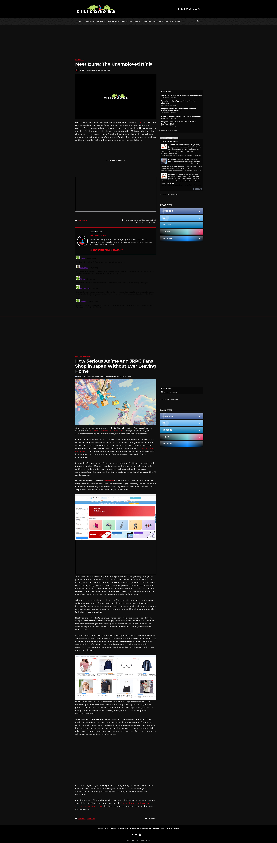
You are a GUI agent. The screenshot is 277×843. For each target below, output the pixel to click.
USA (155, 223)
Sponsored (87, 356)
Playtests (169, 21)
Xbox (124, 21)
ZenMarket (109, 481)
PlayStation (113, 21)
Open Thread (110, 828)
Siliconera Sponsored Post (108, 376)
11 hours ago (197, 185)
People (163, 138)
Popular (175, 138)
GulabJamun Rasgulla (177, 160)
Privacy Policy (172, 828)
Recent (169, 138)
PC (131, 21)
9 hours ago (197, 170)
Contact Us (145, 828)
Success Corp (147, 223)
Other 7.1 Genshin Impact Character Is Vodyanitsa (181, 116)
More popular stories (169, 130)
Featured (78, 356)
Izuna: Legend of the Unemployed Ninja (143, 220)
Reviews (147, 21)
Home (80, 21)
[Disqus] (115, 282)
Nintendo (101, 21)
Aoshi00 (171, 145)
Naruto (140, 122)
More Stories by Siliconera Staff (106, 250)
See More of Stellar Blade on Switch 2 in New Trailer (181, 95)
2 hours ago (197, 155)
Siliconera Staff (88, 70)
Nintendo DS (79, 59)
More (177, 21)
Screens (138, 223)
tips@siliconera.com (142, 840)
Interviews (158, 21)
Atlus (127, 220)
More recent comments (169, 194)
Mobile (137, 21)
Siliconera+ (90, 21)
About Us (134, 828)
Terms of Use (158, 828)
